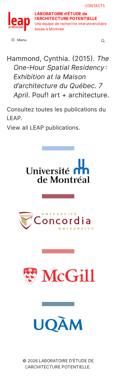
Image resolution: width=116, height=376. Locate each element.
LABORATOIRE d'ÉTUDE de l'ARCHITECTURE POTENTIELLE (66, 16)
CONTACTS (95, 5)
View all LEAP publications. (43, 127)
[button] (103, 40)
